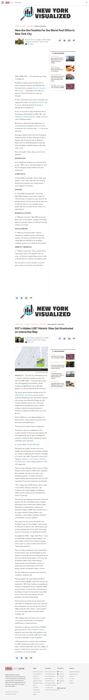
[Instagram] (57, 681)
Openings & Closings (50, 683)
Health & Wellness (37, 681)
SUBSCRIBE (63, 688)
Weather (35, 694)
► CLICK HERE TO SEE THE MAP (27, 444)
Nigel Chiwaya (31, 39)
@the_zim (30, 342)
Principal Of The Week (50, 685)
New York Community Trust (33, 629)
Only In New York (52, 324)
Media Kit (72, 683)
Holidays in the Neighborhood (52, 690)
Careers (71, 681)
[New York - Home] (9, 2)
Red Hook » (54, 371)
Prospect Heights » (56, 74)
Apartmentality (48, 678)
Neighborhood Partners (75, 672)
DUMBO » (53, 84)
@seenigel (30, 44)
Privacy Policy (15, 692)
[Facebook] (57, 674)
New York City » (55, 381)
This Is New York (49, 687)
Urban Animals (36, 692)
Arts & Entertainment (38, 672)
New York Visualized (50, 676)
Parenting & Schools (38, 683)
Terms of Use (8, 692)
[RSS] (57, 683)
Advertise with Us (74, 674)
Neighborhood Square (37, 102)
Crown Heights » (55, 56)
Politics (34, 685)
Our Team (72, 678)
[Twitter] (58, 672)
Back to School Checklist (51, 672)
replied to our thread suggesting (25, 117)
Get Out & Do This (49, 681)
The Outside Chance (50, 674)
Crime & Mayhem (37, 674)
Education (35, 676)
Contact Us (72, 676)
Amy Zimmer (31, 338)
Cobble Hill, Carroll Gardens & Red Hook (31, 324)
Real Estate (61, 324)
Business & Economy (40, 26)
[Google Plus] (57, 678)
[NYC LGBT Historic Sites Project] (31, 357)
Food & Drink (36, 678)
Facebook (18, 105)
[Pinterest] (57, 676)
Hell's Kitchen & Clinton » (58, 363)
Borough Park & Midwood (24, 26)
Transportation (36, 690)
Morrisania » (54, 66)
